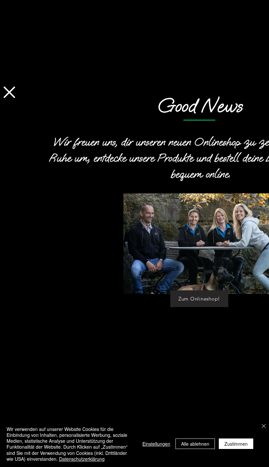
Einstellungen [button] (156, 443)
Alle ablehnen (195, 443)
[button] (9, 92)
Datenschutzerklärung (82, 459)
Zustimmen (236, 443)
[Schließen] (264, 426)
